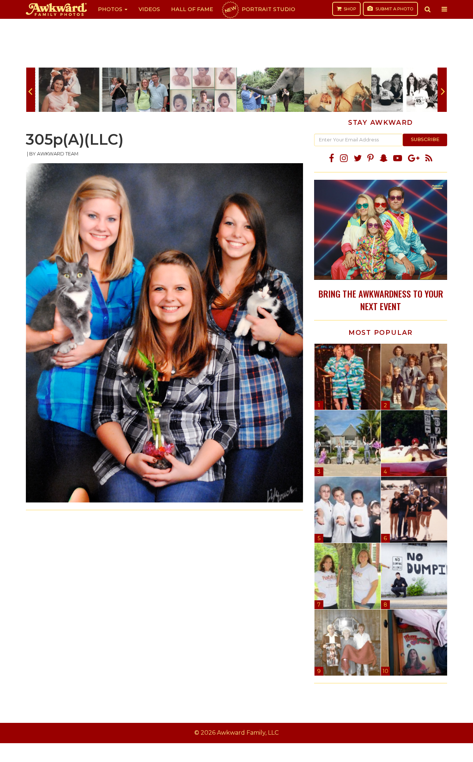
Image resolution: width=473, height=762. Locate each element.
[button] (427, 9)
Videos (149, 9)
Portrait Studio (259, 9)
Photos (111, 9)
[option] (68, 90)
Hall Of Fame (192, 9)
